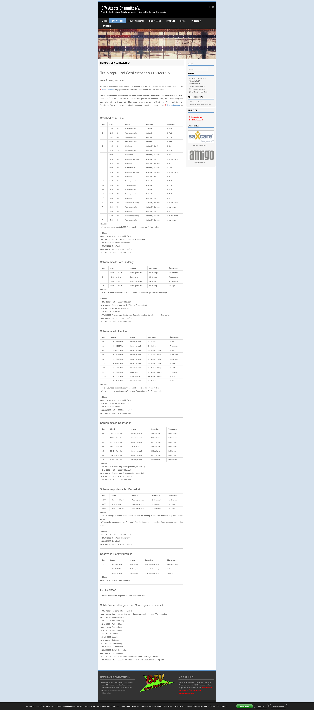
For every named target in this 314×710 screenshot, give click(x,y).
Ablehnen (261, 706)
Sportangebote (117, 21)
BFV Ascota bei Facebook (198, 102)
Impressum (106, 26)
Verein (104, 21)
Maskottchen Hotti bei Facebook (200, 104)
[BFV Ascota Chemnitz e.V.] (157, 30)
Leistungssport (155, 21)
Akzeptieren (244, 706)
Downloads (170, 21)
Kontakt (183, 21)
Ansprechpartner (173, 105)
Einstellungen (198, 706)
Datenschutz (196, 21)
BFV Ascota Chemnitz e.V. (120, 8)
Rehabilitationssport (136, 21)
